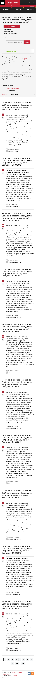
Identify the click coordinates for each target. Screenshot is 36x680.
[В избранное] (3, 118)
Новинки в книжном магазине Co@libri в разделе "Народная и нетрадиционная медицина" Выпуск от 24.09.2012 (17, 106)
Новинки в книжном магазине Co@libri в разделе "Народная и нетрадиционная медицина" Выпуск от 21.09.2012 (17, 161)
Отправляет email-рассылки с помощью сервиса (18, 6)
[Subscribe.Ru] (12, 2)
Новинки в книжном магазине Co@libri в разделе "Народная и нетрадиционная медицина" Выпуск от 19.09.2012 (17, 272)
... (19, 663)
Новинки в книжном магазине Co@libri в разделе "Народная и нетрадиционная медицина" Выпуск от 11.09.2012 (17, 549)
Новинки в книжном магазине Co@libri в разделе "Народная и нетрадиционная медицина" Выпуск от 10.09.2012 (17, 605)
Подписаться (11, 26)
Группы (18, 10)
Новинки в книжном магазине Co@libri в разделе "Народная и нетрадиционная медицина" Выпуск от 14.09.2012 (17, 438)
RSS (20, 36)
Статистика (7, 85)
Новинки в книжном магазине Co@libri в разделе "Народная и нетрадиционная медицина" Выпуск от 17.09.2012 (17, 383)
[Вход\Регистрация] (29, 2)
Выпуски (6, 10)
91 (23, 663)
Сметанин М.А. (11, 52)
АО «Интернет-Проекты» (12, 673)
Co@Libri (25, 59)
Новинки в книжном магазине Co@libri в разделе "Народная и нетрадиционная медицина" (17, 19)
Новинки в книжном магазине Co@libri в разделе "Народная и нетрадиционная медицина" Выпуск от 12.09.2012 (17, 494)
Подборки (30, 10)
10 (17, 663)
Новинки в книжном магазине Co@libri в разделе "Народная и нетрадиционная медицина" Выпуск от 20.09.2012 (17, 217)
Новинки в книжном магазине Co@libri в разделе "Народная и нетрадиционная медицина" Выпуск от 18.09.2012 (17, 327)
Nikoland (15, 676)
